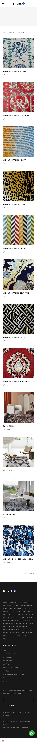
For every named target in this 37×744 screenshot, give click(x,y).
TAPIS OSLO (8, 470)
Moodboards (8, 657)
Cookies (6, 722)
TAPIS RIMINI (9, 515)
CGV (5, 725)
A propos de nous (10, 654)
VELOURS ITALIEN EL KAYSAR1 (16, 116)
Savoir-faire (7, 661)
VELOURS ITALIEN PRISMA (15, 337)
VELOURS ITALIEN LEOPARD (15, 204)
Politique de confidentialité (20, 722)
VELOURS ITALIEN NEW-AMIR (16, 293)
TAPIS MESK (8, 426)
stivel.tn (6, 716)
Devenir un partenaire (11, 668)
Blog (5, 681)
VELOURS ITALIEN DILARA (14, 71)
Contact (6, 671)
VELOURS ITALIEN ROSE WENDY (17, 382)
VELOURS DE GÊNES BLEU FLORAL (18, 559)
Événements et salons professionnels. (17, 678)
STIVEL (5, 650)
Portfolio (6, 664)
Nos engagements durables (13, 674)
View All (31, 574)
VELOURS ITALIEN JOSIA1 (14, 160)
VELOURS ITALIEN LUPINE (14, 249)
